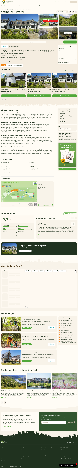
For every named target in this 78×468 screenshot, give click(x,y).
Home (2, 9)
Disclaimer (3, 451)
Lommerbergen (43, 456)
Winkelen (49, 270)
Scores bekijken (42, 234)
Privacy (2, 449)
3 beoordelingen (63, 11)
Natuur (28, 270)
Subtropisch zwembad (64, 453)
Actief (56, 270)
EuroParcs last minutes (66, 328)
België (12, 9)
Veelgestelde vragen (5, 458)
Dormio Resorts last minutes (67, 335)
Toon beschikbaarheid (69, 42)
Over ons (3, 453)
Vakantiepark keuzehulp (66, 339)
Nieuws (2, 455)
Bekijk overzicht (7, 426)
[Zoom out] (75, 272)
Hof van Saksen (43, 451)
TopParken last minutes (66, 332)
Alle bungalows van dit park (68, 70)
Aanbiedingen (37, 41)
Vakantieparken (7, 9)
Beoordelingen (24, 41)
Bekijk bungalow (13, 95)
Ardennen (16, 9)
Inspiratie (44, 41)
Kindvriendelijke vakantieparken (67, 458)
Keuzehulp (73, 2)
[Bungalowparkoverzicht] (7, 2)
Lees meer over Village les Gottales (9, 61)
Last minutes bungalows (65, 460)
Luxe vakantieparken (64, 451)
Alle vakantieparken (25, 458)
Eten (42, 270)
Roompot (22, 449)
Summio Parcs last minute (67, 334)
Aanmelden (70, 422)
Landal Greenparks (24, 456)
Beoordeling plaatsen (69, 213)
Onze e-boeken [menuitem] (37, 5)
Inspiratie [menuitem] (30, 5)
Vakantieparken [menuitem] (4, 5)
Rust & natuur (67, 128)
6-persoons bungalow (33, 91)
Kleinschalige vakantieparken (66, 456)
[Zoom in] (75, 270)
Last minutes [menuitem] (14, 5)
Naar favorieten (36, 250)
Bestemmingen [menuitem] (23, 5)
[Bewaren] (76, 12)
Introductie (4, 41)
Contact (3, 460)
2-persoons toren (6, 91)
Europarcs (22, 453)
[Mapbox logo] (27, 307)
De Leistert (42, 460)
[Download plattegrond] (19, 194)
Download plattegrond (44, 205)
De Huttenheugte (44, 458)
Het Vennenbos (43, 449)
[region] (50, 288)
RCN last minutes (65, 327)
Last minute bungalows (66, 323)
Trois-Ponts (21, 9)
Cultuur (36, 270)
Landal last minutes (65, 330)
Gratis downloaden (66, 168)
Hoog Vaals (42, 453)
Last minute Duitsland (66, 325)
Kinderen (63, 270)
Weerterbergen (43, 455)
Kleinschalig (61, 128)
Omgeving (31, 41)
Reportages (3, 456)
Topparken (22, 451)
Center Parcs (23, 455)
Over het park (17, 41)
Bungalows (10, 41)
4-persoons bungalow (58, 91)
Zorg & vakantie (63, 449)
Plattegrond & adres (5, 178)
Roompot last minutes (66, 337)
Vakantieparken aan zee (65, 455)
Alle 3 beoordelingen (64, 62)
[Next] (76, 218)
